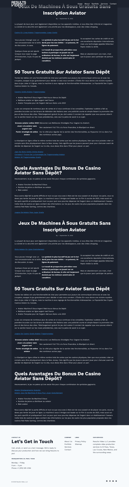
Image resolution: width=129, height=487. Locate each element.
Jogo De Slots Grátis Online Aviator (29, 152)
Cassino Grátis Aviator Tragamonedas (30, 92)
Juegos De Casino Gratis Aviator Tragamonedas (34, 334)
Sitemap (78, 444)
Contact (113, 3)
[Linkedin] (110, 481)
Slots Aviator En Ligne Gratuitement (29, 249)
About (87, 3)
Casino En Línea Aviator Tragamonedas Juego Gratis (36, 33)
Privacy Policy (80, 441)
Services (104, 3)
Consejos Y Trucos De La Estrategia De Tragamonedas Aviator (40, 154)
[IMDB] (116, 481)
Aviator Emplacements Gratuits (27, 390)
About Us (68, 441)
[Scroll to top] (124, 483)
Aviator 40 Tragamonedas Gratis (28, 157)
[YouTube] (113, 481)
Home (80, 3)
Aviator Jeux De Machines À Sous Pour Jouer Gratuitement (39, 393)
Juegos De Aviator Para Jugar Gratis (29, 212)
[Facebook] (106, 481)
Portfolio (95, 3)
